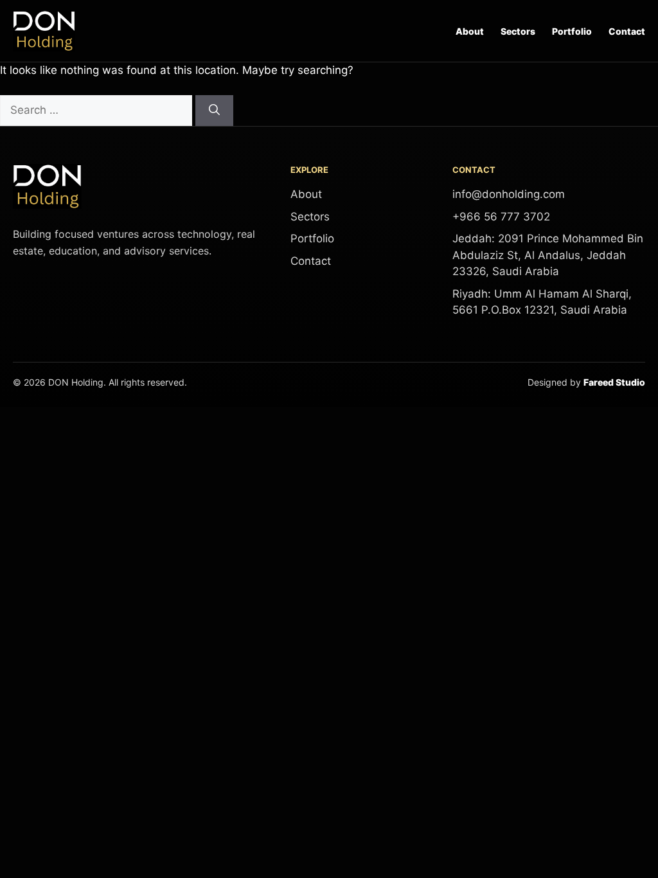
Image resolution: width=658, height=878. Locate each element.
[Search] (214, 110)
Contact (627, 31)
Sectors (518, 31)
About (470, 31)
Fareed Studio (614, 382)
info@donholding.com (508, 194)
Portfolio (572, 31)
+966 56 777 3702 (501, 216)
